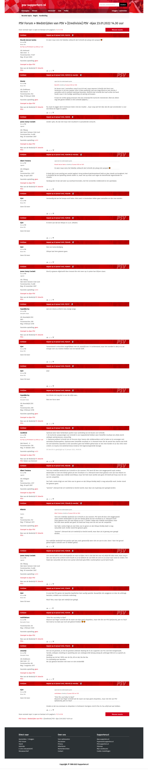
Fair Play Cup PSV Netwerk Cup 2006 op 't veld (31, 47)
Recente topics (27, 16)
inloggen (115, 11)
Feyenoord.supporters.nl (105, 742)
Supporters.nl (103, 734)
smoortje (23, 651)
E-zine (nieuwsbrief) (26, 749)
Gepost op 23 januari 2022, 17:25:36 (58, 551)
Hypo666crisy (24, 309)
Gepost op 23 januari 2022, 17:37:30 (58, 613)
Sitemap (100, 746)
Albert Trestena (25, 161)
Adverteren (61, 746)
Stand (21, 744)
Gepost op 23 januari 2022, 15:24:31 (58, 342)
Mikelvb (23, 509)
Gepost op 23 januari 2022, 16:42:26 (58, 428)
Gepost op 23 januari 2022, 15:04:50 (58, 242)
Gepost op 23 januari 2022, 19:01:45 (58, 684)
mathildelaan (24, 617)
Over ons (62, 734)
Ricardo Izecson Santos (28, 40)
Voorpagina (25, 11)
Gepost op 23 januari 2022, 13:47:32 (58, 35)
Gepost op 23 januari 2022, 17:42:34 (58, 646)
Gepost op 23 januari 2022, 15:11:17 (57, 304)
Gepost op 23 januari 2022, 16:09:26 (58, 390)
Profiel (66, 11)
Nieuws (34, 11)
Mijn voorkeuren (102, 749)
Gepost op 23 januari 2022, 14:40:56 (58, 155)
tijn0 (21, 198)
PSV (25, 42)
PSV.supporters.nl (103, 744)
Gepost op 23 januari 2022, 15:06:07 (58, 267)
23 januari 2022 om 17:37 (73, 693)
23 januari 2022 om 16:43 (74, 513)
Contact (60, 751)
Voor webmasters (64, 739)
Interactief (51, 11)
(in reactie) (74, 75)
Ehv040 (22, 81)
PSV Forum (26, 23)
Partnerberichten (63, 749)
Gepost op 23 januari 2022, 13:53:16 (58, 117)
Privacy (60, 744)
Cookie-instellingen (103, 751)
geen (36, 61)
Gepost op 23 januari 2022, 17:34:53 (58, 588)
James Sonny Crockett (27, 122)
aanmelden (123, 11)
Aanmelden (23, 739)
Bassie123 (56, 85)
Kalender (22, 746)
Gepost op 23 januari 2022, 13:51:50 (58, 75)
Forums (42, 11)
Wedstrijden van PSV (50, 23)
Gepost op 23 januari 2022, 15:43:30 (58, 366)
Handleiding (43, 16)
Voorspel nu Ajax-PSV (27, 64)
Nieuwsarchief (24, 751)
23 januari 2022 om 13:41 (71, 85)
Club (59, 11)
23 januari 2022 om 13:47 (78, 164)
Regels (35, 16)
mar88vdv (23, 433)
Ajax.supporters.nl (103, 739)
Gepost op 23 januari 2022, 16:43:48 (58, 466)
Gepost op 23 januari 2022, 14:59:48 (58, 218)
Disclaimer (61, 742)
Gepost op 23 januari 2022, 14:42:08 (58, 194)
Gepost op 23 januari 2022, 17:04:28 (58, 503)
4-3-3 (36, 140)
